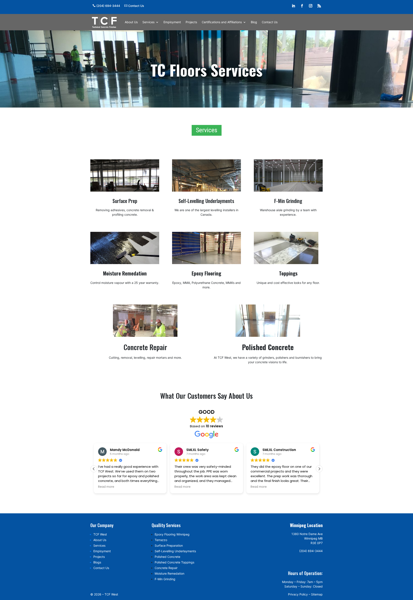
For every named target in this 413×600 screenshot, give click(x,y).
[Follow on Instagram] (310, 5)
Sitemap (317, 594)
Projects (191, 22)
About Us (131, 22)
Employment (172, 22)
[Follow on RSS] (319, 5)
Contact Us (136, 6)
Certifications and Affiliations (222, 22)
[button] (319, 469)
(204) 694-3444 (108, 6)
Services (148, 22)
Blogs (97, 562)
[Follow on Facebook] (302, 5)
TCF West (100, 534)
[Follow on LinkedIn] (293, 5)
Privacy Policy (298, 594)
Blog (254, 22)
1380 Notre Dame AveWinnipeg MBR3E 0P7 (307, 538)
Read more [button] (106, 487)
